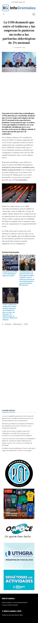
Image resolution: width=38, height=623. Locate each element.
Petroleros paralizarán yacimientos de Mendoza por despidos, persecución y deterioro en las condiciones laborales (18, 426)
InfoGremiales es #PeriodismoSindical (14, 602)
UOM (25, 324)
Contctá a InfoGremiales (10, 605)
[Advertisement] (19, 92)
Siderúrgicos (17, 324)
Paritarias (8, 324)
